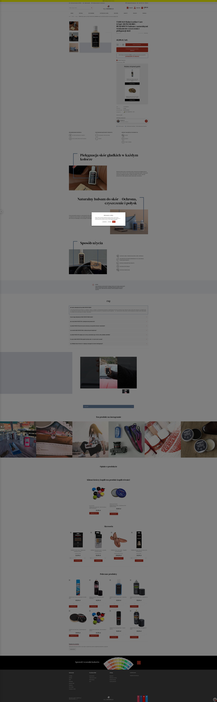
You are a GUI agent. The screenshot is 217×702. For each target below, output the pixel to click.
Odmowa (109, 221)
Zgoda (114, 221)
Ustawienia (104, 221)
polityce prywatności (114, 219)
